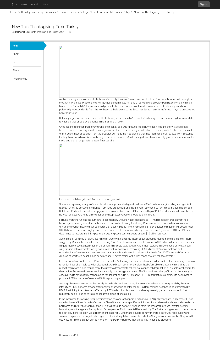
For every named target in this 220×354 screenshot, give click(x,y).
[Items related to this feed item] (38, 79)
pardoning (142, 319)
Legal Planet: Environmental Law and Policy (106, 12)
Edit (15, 62)
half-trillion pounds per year (111, 278)
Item (15, 45)
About (34, 4)
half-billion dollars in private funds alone (161, 130)
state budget (129, 245)
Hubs (45, 4)
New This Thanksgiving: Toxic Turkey (154, 12)
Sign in (203, 4)
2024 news (69, 102)
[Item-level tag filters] (38, 70)
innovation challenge (155, 271)
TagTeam (20, 4)
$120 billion (65, 230)
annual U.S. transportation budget (126, 230)
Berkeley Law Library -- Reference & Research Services (50, 12)
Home (13, 12)
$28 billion (162, 242)
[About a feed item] (38, 54)
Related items (20, 78)
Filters (16, 70)
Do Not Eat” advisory (144, 118)
